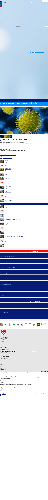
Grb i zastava (1, 367)
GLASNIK (35, 201)
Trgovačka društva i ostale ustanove (4, 358)
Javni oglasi (35, 256)
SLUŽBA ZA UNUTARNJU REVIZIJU (3, 352)
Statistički (1, 390)
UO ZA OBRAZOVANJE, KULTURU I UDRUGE (37, 161)
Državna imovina (35, 353)
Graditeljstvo (35, 358)
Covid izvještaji (7, 156)
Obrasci (35, 351)
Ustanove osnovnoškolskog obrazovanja (4, 356)
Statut (1, 366)
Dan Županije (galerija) (2, 368)
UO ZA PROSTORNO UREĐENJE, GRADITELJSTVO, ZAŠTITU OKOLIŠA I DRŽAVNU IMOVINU (40, 160)
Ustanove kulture (2, 359)
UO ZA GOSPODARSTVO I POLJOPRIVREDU (4, 349)
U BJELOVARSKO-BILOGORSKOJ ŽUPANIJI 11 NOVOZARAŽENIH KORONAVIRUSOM (16, 139)
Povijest (1, 364)
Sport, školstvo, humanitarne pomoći (37, 363)
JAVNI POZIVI (36, 251)
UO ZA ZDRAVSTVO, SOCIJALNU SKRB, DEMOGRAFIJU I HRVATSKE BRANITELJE (8, 351)
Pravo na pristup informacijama (3, 369)
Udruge (34, 364)
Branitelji (34, 352)
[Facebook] (45, 26)
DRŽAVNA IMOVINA (37, 301)
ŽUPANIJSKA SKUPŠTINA (36, 154)
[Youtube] (47, 26)
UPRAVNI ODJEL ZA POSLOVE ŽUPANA (37, 155)
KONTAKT (35, 450)
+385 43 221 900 (4, 342)
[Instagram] (46, 26)
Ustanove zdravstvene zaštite (3, 357)
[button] (23, 326)
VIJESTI (35, 102)
